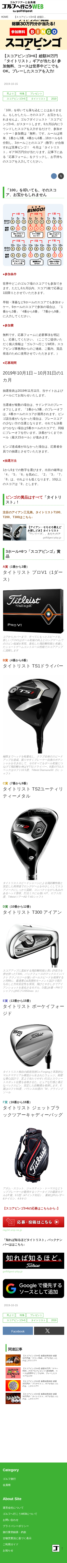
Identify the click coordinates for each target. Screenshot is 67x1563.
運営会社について (13, 1507)
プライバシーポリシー (16, 1526)
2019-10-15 (11, 83)
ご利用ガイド (10, 1544)
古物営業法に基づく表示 (17, 1538)
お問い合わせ (10, 1519)
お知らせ (8, 1550)
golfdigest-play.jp (13, 1271)
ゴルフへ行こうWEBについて (20, 1513)
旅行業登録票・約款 (14, 1532)
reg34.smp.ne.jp (12, 1229)
